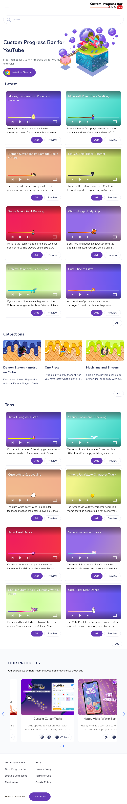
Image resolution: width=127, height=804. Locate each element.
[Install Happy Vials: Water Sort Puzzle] (106, 737)
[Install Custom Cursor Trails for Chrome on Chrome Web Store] (42, 737)
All (117, 323)
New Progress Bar (15, 769)
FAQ (38, 762)
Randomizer (12, 782)
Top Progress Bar (15, 762)
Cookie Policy (43, 782)
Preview (52, 140)
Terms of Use (43, 776)
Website (65, 737)
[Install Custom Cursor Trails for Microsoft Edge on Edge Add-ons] (49, 737)
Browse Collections (16, 776)
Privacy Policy (43, 769)
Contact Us (40, 796)
